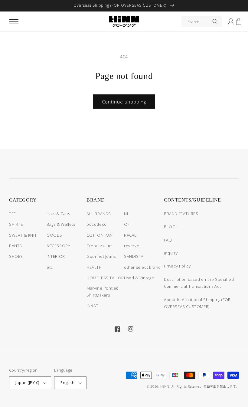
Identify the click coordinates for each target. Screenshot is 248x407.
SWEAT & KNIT (23, 235)
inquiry (171, 253)
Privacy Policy (177, 266)
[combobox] (201, 21)
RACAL (130, 235)
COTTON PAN (99, 235)
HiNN (164, 386)
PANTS (15, 245)
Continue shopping (124, 102)
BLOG (169, 226)
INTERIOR (56, 256)
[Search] (215, 21)
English (67, 382)
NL (126, 213)
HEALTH (94, 267)
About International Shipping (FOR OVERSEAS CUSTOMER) (197, 303)
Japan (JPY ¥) (27, 382)
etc (50, 267)
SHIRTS (16, 224)
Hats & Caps (58, 213)
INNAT (92, 305)
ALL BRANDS (98, 213)
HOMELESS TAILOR (105, 278)
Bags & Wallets (61, 224)
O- (126, 224)
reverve (131, 245)
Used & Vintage (139, 278)
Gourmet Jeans (101, 256)
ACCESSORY (58, 245)
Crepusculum (99, 245)
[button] (14, 21)
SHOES (16, 256)
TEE (12, 213)
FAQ (168, 240)
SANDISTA (134, 256)
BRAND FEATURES (181, 213)
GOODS (54, 235)
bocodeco (96, 224)
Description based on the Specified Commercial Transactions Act (199, 283)
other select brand (142, 267)
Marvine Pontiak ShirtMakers (102, 291)
